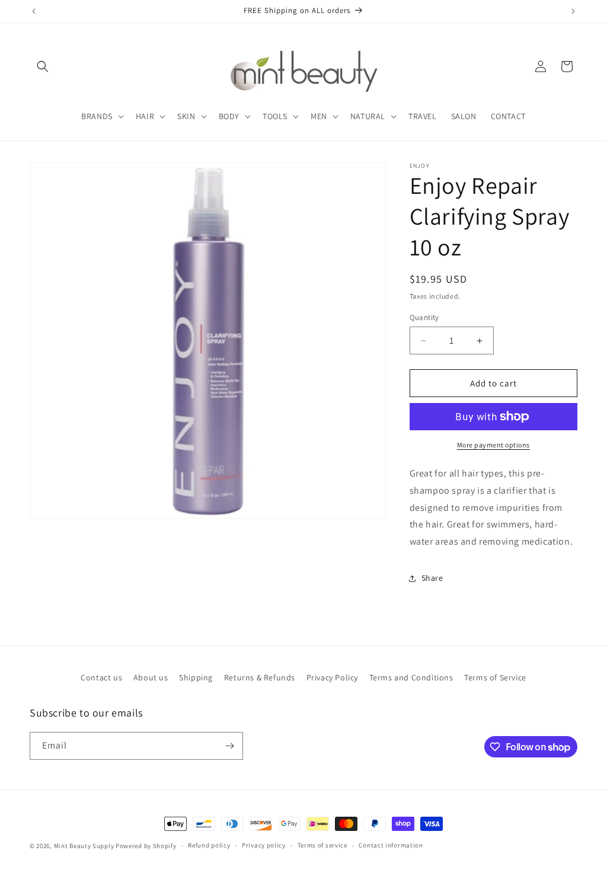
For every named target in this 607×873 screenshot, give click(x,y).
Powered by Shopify (146, 846)
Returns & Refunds (259, 677)
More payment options (493, 444)
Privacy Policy (332, 677)
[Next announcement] (573, 11)
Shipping (196, 677)
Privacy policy (264, 845)
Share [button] (432, 578)
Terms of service (322, 845)
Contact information (391, 845)
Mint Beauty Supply (84, 846)
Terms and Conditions (411, 677)
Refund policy (209, 845)
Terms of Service (495, 677)
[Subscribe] (229, 746)
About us (150, 677)
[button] (43, 66)
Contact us (101, 677)
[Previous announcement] (34, 11)
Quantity (424, 317)
